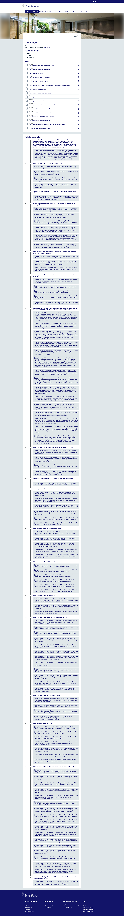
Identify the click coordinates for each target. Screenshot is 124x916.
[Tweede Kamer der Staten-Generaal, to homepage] (30, 6)
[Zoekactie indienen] (97, 6)
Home (26, 36)
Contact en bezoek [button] (81, 11)
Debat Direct (47, 47)
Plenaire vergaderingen (44, 36)
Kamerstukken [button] (58, 11)
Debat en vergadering (33, 36)
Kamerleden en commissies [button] (45, 11)
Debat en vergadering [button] (31, 11)
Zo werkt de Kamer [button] (69, 11)
